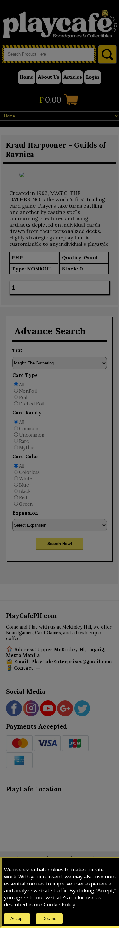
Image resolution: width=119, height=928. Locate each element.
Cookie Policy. (60, 904)
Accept (16, 918)
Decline (49, 918)
